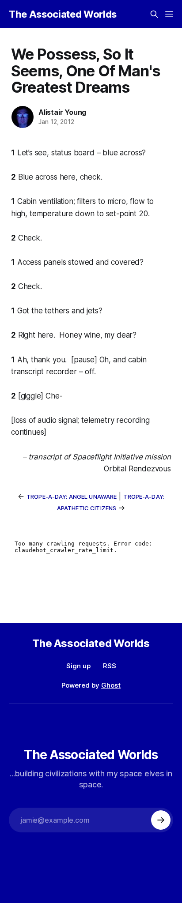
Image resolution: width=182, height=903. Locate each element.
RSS (109, 666)
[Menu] (169, 14)
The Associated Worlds (63, 14)
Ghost (111, 685)
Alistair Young (62, 112)
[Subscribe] (161, 820)
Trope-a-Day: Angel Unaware (72, 496)
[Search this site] (154, 14)
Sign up (78, 666)
